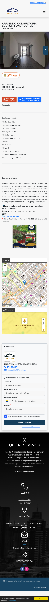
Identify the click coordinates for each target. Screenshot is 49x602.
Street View (12, 75)
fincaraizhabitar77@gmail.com (16, 370)
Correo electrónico (10, 389)
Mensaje (7, 405)
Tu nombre (8, 381)
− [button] (5, 269)
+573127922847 (25, 500)
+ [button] (5, 265)
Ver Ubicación (21, 325)
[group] (24, 50)
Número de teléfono (11, 397)
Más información (12, 600)
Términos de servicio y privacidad (31, 427)
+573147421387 (11, 367)
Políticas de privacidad (24, 471)
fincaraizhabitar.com (11, 216)
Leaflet (30, 306)
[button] (16, 66)
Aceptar (41, 599)
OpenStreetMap (42, 306)
